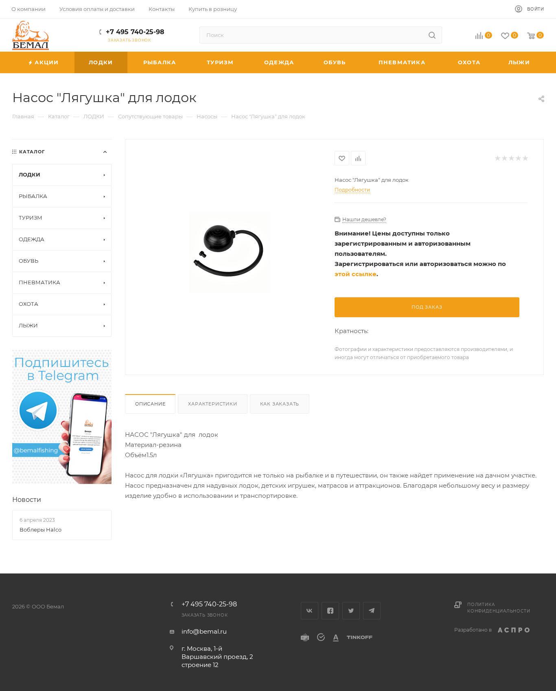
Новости (26, 500)
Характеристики (212, 404)
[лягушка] (230, 252)
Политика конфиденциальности (498, 608)
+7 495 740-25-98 (135, 32)
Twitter (351, 610)
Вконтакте (309, 610)
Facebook (330, 610)
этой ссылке (356, 274)
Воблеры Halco (40, 529)
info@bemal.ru (204, 631)
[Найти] (432, 35)
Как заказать (280, 404)
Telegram (372, 610)
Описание (150, 404)
